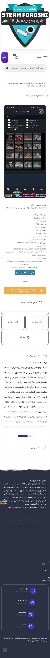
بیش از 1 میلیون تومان (15, 83)
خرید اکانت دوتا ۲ (40, 215)
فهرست (39, 57)
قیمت (28, 83)
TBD (35, 208)
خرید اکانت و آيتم (25, 272)
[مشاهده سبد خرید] (16, 57)
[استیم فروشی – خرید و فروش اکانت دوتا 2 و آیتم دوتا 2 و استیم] (25, 25)
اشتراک (22, 337)
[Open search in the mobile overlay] (25, 68)
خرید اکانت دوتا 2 (39, 83)
